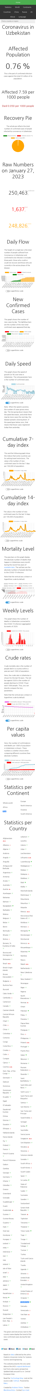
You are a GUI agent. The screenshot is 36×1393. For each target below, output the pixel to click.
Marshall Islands (26, 891)
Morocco (24, 943)
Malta (23, 886)
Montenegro (25, 935)
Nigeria (23, 991)
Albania (6, 845)
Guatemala (7, 1210)
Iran (4, 1256)
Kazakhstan (7, 1293)
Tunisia (23, 1250)
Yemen (23, 1318)
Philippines (25, 1038)
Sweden (24, 1199)
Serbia (23, 1126)
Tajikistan (24, 1218)
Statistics (8, 7)
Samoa (23, 1102)
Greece (5, 1189)
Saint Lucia (25, 1092)
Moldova (24, 922)
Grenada (6, 1198)
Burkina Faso (7, 985)
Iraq (4, 1260)
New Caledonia (26, 972)
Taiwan (23, 1214)
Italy (4, 1277)
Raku (5, 1383)
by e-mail (25, 1390)
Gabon (5, 1164)
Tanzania (24, 1222)
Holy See (6, 1231)
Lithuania (24, 857)
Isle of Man (7, 1268)
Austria (5, 889)
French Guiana (8, 1153)
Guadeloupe (7, 1202)
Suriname (24, 1195)
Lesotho (24, 841)
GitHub (16, 1381)
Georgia (6, 1173)
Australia (6, 885)
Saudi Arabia (25, 1118)
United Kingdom (26, 1284)
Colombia (6, 1033)
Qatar (23, 1055)
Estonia (5, 1120)
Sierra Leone (25, 1134)
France (5, 1149)
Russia (24, 12)
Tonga (23, 1239)
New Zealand (25, 979)
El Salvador (7, 1105)
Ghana (5, 1181)
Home (18, 2)
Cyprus (5, 1062)
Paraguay (24, 1030)
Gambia (6, 1168)
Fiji (4, 1141)
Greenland (7, 1193)
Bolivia (5, 939)
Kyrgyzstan (7, 1314)
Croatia (5, 1050)
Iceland (5, 1243)
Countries (7, 12)
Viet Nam (24, 1314)
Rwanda (24, 1074)
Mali (22, 882)
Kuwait (5, 1310)
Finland (5, 1145)
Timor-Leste (25, 1231)
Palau (23, 1015)
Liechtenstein (26, 853)
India (4, 1247)
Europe (23, 801)
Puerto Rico (25, 1051)
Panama (24, 1019)
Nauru (23, 960)
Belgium (6, 918)
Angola (5, 857)
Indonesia (6, 1252)
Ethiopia (6, 1128)
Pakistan (24, 1011)
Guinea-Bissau (8, 1218)
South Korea (25, 1167)
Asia (4, 811)
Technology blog (17, 1378)
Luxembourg (25, 861)
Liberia (23, 845)
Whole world (7, 803)
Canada (5, 1006)
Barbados (6, 910)
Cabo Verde (7, 993)
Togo (22, 1235)
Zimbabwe (24, 1327)
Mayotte (24, 907)
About (12, 17)
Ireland (5, 1264)
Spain (23, 1176)
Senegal (23, 1122)
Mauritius (24, 903)
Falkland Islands (8, 1133)
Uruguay (24, 1298)
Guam (5, 1206)
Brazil (5, 963)
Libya (22, 849)
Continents (27, 7)
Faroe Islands (7, 1137)
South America (26, 814)
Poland (23, 1042)
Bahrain (6, 901)
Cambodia (6, 998)
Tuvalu (23, 1265)
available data (9, 567)
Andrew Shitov (17, 1387)
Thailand (24, 1227)
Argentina (6, 872)
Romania (24, 1063)
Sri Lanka (24, 1180)
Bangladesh (7, 906)
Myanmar (24, 951)
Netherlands (25, 968)
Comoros (6, 1038)
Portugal (24, 1046)
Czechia (6, 1067)
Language (22, 17)
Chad (5, 1021)
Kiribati (5, 1301)
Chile (5, 1025)
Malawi (23, 870)
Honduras (6, 1235)
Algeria (5, 849)
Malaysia (24, 874)
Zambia (23, 1323)
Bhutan (5, 935)
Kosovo (5, 1306)
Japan (5, 1285)
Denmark (6, 1078)
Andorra (6, 853)
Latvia (5, 1325)
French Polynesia (9, 1160)
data (12, 1354)
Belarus (5, 914)
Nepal (23, 964)
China (16, 12)
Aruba (5, 881)
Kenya (5, 1297)
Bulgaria (6, 981)
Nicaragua (24, 983)
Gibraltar (6, 1185)
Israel (5, 1272)
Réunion (24, 1059)
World (17, 7)
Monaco (24, 926)
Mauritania (25, 899)
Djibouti (6, 1082)
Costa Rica (7, 1046)
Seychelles (24, 1130)
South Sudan (25, 1172)
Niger (23, 987)
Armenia (6, 876)
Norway (23, 1002)
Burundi (6, 989)
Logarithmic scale (16, 291)
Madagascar (25, 866)
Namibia (24, 956)
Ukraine (23, 1273)
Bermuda (6, 931)
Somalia (23, 1159)
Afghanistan (7, 838)
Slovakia (24, 1147)
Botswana (6, 959)
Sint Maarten (25, 1142)
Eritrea (5, 1116)
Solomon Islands (27, 1155)
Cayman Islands (8, 1010)
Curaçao (6, 1058)
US (31, 12)
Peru (22, 1034)
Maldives (24, 878)
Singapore (24, 1138)
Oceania (24, 810)
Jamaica (6, 1281)
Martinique (25, 895)
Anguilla (6, 861)
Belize (5, 922)
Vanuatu (24, 1306)
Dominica (6, 1086)
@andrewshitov (9, 1390)
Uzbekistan (25, 1302)
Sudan (23, 1191)
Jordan (5, 1289)
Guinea (5, 1214)
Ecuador (6, 1097)
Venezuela (24, 1310)
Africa (5, 807)
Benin (5, 926)
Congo (5, 1042)
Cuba (5, 1054)
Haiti (4, 1227)
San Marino (25, 1107)
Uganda (23, 1269)
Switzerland (25, 1203)
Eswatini (6, 1124)
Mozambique (25, 947)
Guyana (6, 1222)
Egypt (5, 1101)
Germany (6, 1177)
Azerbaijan (7, 893)
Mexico (23, 911)
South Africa (25, 1163)
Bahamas (6, 897)
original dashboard (23, 1366)
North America (26, 805)
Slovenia (24, 1151)
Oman (23, 1006)
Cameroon (7, 1002)
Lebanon (24, 837)
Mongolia (24, 931)
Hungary (6, 1239)
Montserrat (25, 939)
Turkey (23, 1254)
